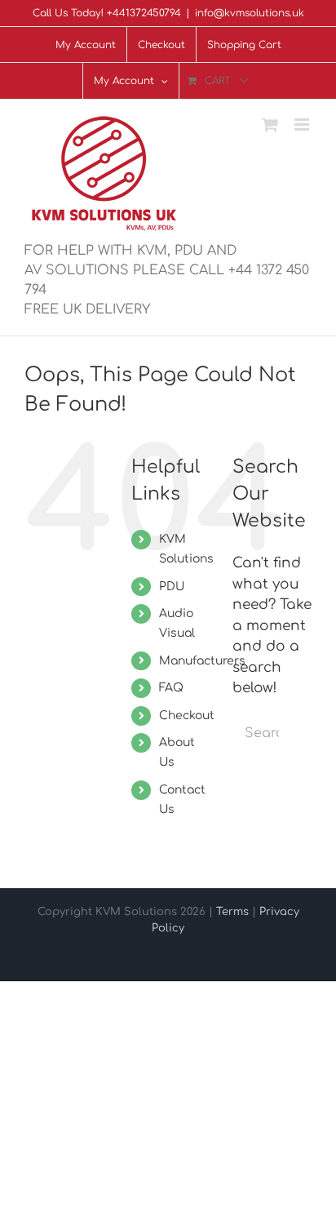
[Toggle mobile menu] (303, 124)
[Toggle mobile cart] (270, 124)
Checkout (186, 715)
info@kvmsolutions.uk (249, 13)
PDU (171, 586)
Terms (232, 912)
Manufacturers (202, 661)
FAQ (171, 688)
